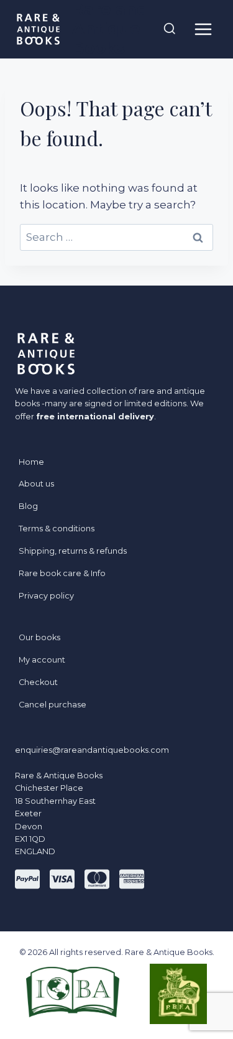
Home (31, 462)
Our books (39, 637)
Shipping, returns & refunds (73, 551)
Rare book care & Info (62, 573)
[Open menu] (203, 29)
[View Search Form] (169, 29)
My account (42, 659)
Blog (28, 506)
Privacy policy (46, 595)
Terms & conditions (56, 528)
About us (36, 483)
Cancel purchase (52, 704)
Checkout (38, 682)
